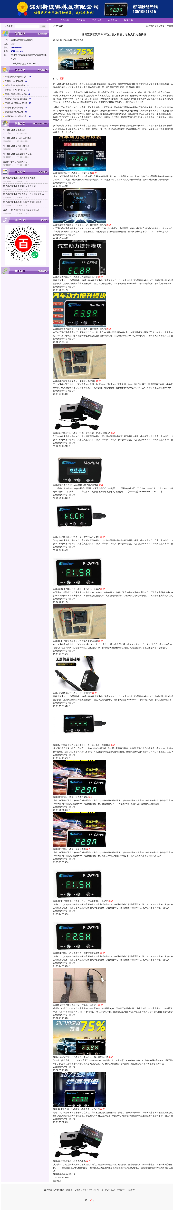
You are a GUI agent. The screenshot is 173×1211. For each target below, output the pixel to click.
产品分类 (80, 20)
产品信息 (64, 20)
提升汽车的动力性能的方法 (15, 161)
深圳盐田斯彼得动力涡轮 (16, 94)
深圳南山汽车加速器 (14, 107)
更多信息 (57, 1180)
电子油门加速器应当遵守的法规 (17, 153)
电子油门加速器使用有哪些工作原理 (19, 186)
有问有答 (112, 20)
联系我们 (128, 20)
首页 (49, 20)
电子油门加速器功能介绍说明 (16, 145)
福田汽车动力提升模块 (15, 85)
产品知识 (96, 20)
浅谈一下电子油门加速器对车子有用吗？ (21, 210)
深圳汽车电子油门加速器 (16, 98)
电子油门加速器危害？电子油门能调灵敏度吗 (23, 194)
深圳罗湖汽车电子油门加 (16, 116)
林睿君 (132, 1189)
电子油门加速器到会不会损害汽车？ (19, 178)
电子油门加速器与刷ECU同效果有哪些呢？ (22, 202)
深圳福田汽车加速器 (14, 112)
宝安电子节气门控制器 (15, 89)
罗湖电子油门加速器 (14, 81)
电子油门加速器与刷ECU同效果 (17, 137)
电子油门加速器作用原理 (14, 129)
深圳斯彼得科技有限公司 (64, 182)
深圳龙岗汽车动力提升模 (16, 103)
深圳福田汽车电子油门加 (16, 76)
